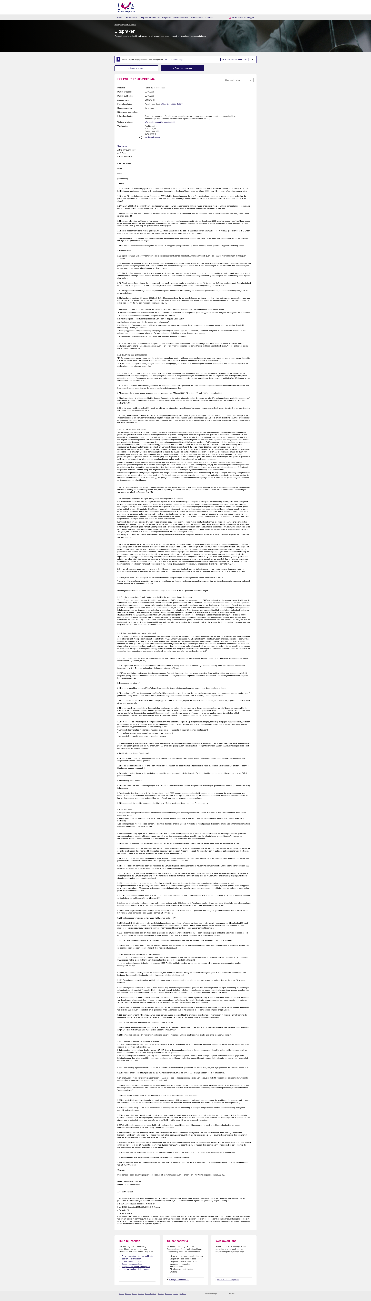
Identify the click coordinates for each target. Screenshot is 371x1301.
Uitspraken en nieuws (150, 17)
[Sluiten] (252, 59)
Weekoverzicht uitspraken (228, 1279)
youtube (252, 1293)
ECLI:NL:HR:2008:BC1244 (172, 104)
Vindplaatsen (123, 126)
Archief (175, 1294)
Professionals (197, 17)
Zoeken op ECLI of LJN (131, 1261)
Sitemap (128, 1294)
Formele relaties (124, 104)
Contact (209, 17)
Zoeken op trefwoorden (131, 1259)
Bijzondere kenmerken (127, 112)
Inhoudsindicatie (124, 116)
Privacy (134, 1294)
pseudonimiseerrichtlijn (173, 59)
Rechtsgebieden (124, 108)
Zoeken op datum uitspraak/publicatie (137, 1256)
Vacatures (168, 1294)
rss (219, 1293)
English (121, 1294)
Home (119, 17)
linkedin (248, 1293)
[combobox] (238, 80)
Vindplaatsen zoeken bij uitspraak (136, 1267)
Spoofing (161, 1294)
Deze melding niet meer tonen (234, 59)
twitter (237, 1293)
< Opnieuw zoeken (136, 68)
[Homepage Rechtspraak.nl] (124, 7)
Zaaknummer (123, 100)
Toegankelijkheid (150, 1294)
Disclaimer (183, 1294)
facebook (240, 1293)
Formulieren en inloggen (243, 17)
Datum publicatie (125, 96)
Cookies (141, 1294)
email (223, 1293)
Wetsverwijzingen (125, 122)
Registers (166, 17)
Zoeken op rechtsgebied (132, 1264)
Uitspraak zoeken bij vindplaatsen (136, 1269)
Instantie (121, 88)
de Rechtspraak (180, 17)
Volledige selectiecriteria (179, 1279)
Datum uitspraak (124, 92)
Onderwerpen (131, 17)
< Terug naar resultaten (182, 68)
